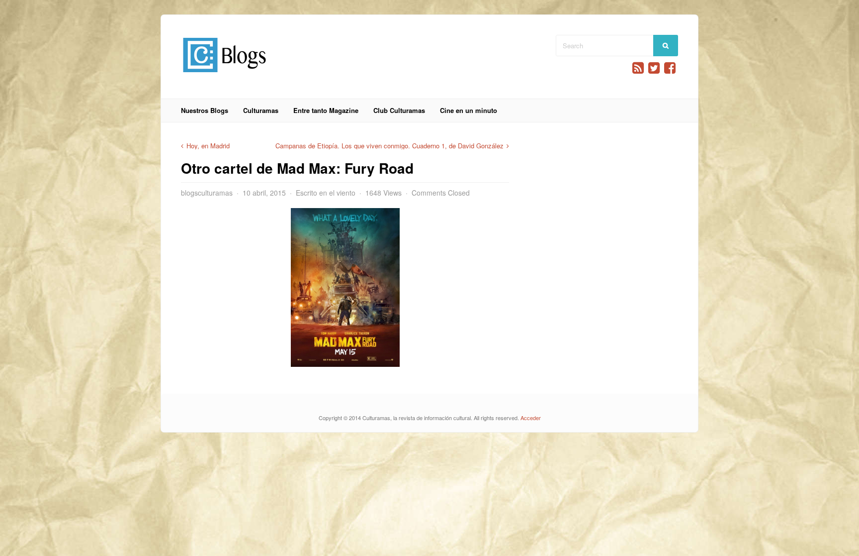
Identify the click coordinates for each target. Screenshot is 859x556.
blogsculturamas (207, 193)
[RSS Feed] (638, 68)
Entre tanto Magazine (325, 110)
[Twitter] (654, 68)
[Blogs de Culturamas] (224, 76)
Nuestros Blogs (204, 110)
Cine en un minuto (468, 110)
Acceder (530, 418)
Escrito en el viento (325, 193)
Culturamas (260, 110)
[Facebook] (670, 68)
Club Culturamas (399, 110)
